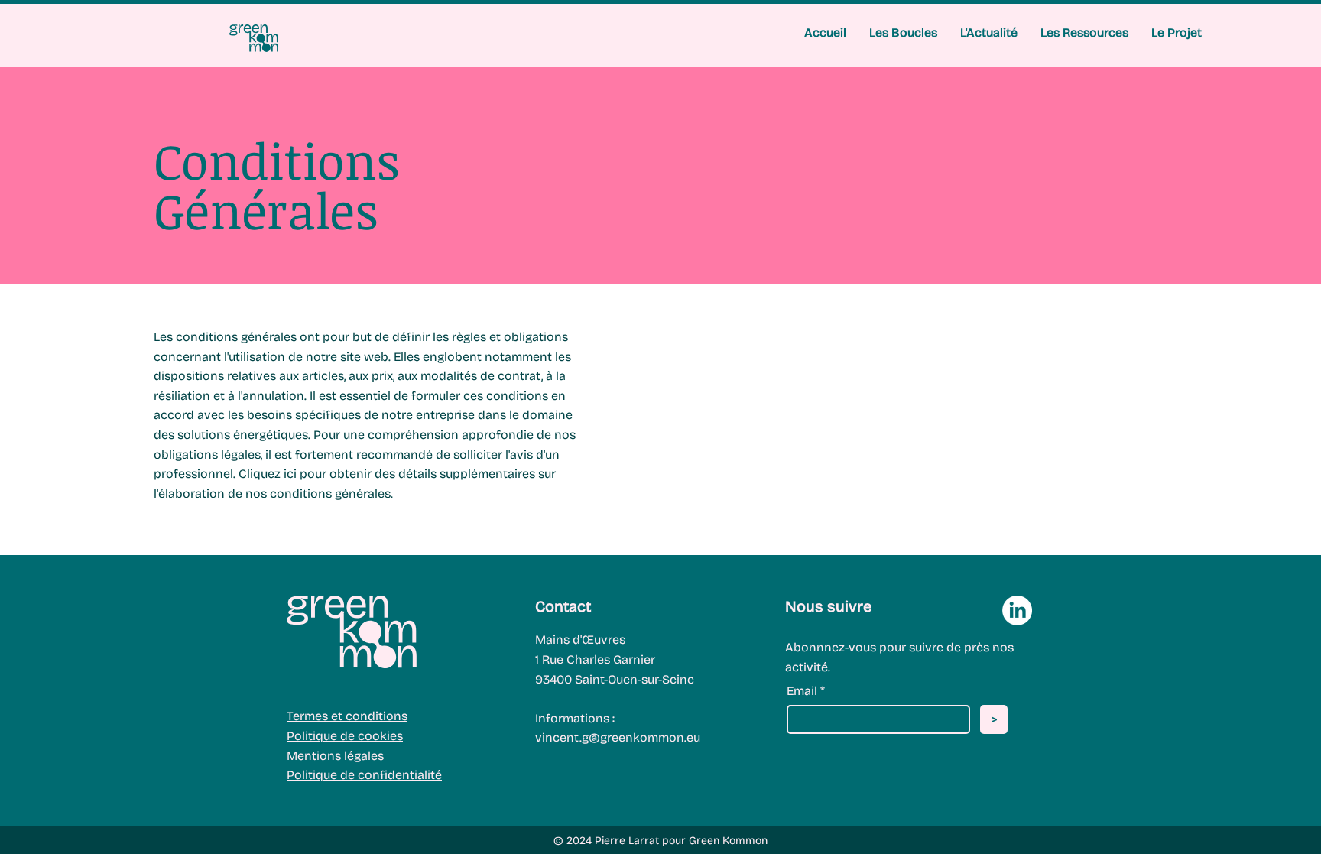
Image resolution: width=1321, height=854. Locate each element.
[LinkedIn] (1017, 610)
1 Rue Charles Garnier (595, 659)
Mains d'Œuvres (580, 639)
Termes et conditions (347, 716)
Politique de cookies (345, 736)
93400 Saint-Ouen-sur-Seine (614, 679)
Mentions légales (335, 755)
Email (802, 691)
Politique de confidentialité (364, 775)
